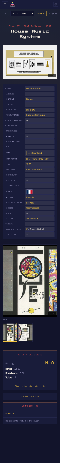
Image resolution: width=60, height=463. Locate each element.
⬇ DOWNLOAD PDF (30, 396)
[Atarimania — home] (12, 4)
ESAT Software (34, 169)
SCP (47, 159)
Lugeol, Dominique (36, 115)
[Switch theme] (55, 4)
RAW (40, 159)
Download (36, 153)
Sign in (53, 13)
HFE (28, 159)
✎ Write (10, 413)
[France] (29, 191)
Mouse (29, 99)
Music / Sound (33, 88)
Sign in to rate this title (30, 386)
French (30, 197)
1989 (28, 164)
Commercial (32, 208)
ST (27, 218)
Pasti (34, 159)
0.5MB (34, 218)
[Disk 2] (25, 332)
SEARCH (40, 13)
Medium (30, 109)
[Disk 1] (10, 332)
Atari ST (14, 26)
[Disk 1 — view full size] (30, 281)
